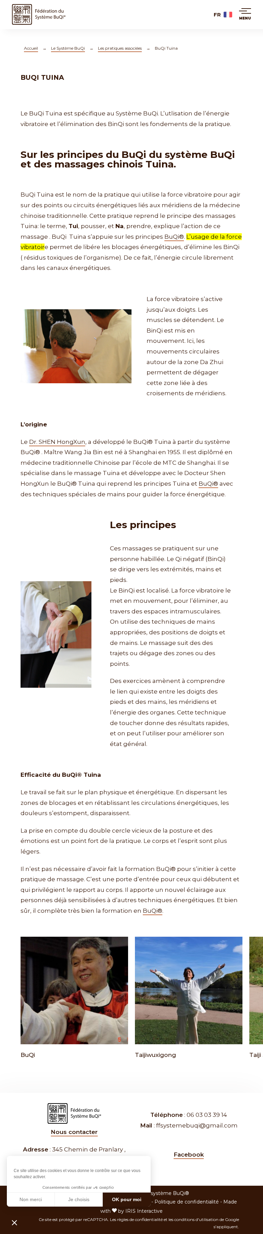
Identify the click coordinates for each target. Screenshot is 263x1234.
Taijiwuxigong (155, 1054)
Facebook (189, 1154)
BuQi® (174, 236)
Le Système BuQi (68, 48)
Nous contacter (74, 1132)
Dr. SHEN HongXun (57, 441)
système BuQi (200, 154)
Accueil (31, 48)
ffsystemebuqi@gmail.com (197, 1125)
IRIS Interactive (144, 1211)
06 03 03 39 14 (207, 1114)
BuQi (28, 1054)
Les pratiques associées (120, 48)
